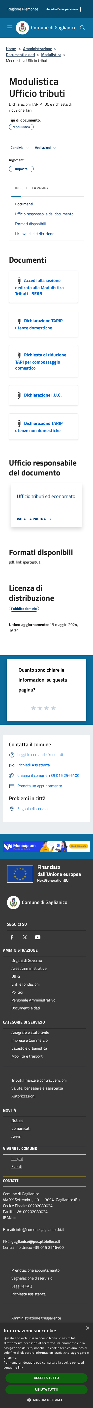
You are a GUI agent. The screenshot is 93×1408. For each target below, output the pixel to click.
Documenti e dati (20, 55)
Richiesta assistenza (28, 1294)
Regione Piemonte (22, 9)
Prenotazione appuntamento (35, 1270)
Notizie (17, 1120)
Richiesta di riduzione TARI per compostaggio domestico (40, 361)
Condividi (18, 147)
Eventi (16, 1166)
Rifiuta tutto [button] (46, 1389)
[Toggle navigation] (10, 27)
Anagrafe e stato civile (30, 1032)
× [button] (87, 1328)
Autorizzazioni (23, 1096)
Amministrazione (37, 49)
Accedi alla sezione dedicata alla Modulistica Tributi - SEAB (39, 287)
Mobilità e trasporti (27, 1056)
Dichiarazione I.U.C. (43, 395)
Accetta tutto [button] (46, 1378)
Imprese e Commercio (29, 1040)
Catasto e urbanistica (29, 1048)
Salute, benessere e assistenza (37, 1088)
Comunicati (21, 1128)
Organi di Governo (26, 960)
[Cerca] (83, 28)
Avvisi (16, 1136)
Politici (17, 992)
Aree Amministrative (29, 968)
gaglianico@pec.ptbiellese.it (35, 1241)
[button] (46, 1399)
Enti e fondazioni (25, 984)
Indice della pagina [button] (31, 187)
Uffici (15, 976)
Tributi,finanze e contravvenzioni (39, 1080)
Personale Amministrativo (33, 1000)
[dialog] (46, 1365)
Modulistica (51, 55)
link (20, 1367)
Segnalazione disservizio (31, 1278)
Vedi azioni (43, 147)
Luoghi (17, 1158)
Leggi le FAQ (21, 1286)
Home (11, 49)
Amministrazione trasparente (36, 1318)
